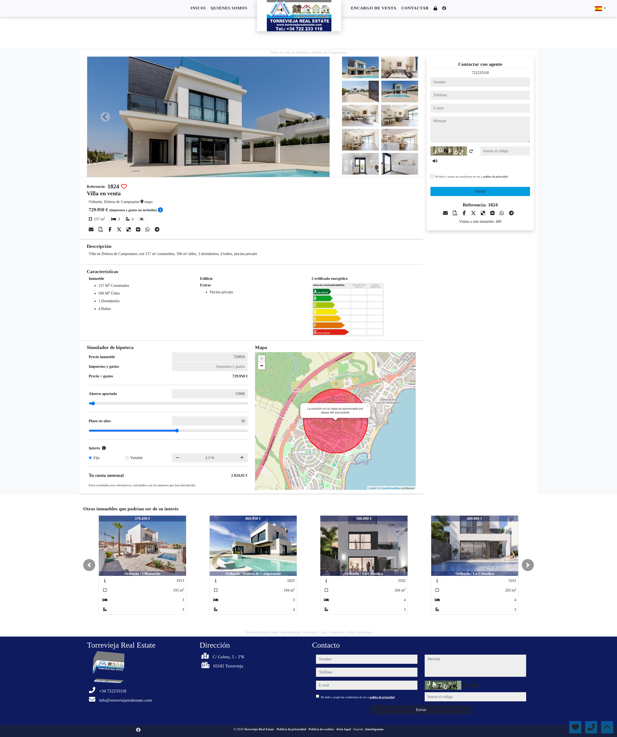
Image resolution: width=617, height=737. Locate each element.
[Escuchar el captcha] (435, 161)
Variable (136, 458)
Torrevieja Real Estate (259, 729)
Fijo (97, 458)
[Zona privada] (435, 8)
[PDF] (102, 229)
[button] (89, 565)
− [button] (261, 366)
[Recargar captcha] (471, 151)
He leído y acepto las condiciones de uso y (471, 176)
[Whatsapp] (148, 229)
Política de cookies (321, 729)
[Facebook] (444, 8)
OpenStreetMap (390, 488)
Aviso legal (344, 729)
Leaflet (372, 488)
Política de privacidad (291, 729)
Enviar (480, 191)
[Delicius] (129, 229)
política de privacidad (495, 176)
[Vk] (138, 229)
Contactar (415, 8)
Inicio (198, 8)
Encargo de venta (373, 8)
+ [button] (261, 358)
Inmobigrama (374, 729)
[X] (120, 229)
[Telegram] (157, 229)
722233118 (480, 73)
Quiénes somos (229, 8)
